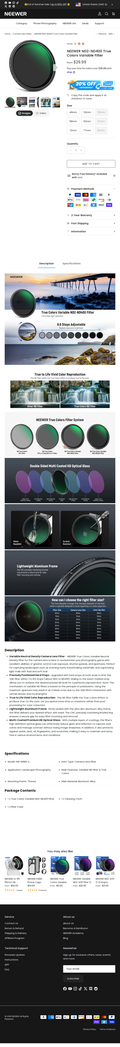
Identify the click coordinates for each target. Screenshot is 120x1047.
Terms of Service (107, 1029)
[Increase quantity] (82, 150)
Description (46, 263)
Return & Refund (14, 928)
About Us (68, 923)
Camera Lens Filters (22, 33)
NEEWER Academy (73, 933)
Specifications (71, 263)
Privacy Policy (89, 1029)
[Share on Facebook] (79, 44)
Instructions (11, 959)
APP (7, 964)
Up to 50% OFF (59, 4)
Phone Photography (45, 23)
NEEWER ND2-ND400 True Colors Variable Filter (55, 33)
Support (99, 23)
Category (21, 23)
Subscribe (73, 978)
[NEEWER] (16, 14)
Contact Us (11, 923)
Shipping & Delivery (15, 933)
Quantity (72, 143)
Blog (65, 938)
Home (7, 33)
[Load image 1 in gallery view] (32, 66)
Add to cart (91, 163)
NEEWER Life (69, 23)
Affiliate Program (14, 938)
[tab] (24, 113)
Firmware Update (15, 954)
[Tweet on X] (75, 44)
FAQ (7, 969)
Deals (85, 23)
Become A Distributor (75, 928)
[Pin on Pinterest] (83, 44)
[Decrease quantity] (69, 150)
